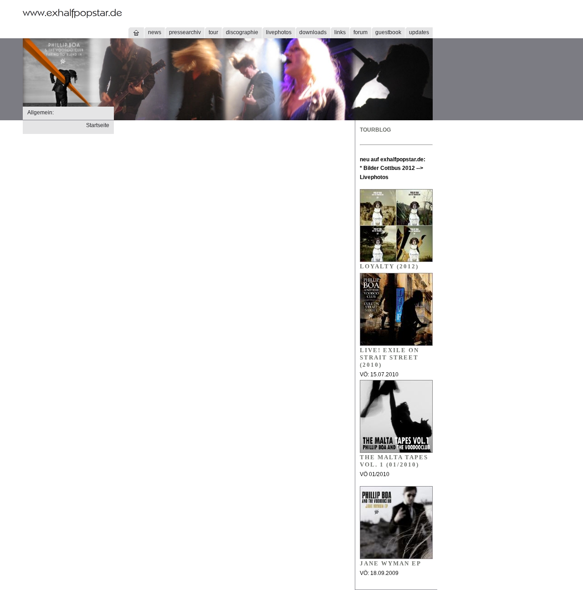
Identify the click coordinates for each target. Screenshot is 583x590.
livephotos (279, 32)
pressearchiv (185, 32)
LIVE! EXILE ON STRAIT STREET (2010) (389, 357)
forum (360, 32)
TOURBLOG (375, 130)
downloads (313, 32)
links (340, 32)
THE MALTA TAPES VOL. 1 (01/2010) (394, 461)
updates (419, 32)
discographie (242, 32)
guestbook (388, 32)
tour (213, 32)
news (154, 32)
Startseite (97, 125)
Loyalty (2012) (389, 266)
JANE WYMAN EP (390, 563)
